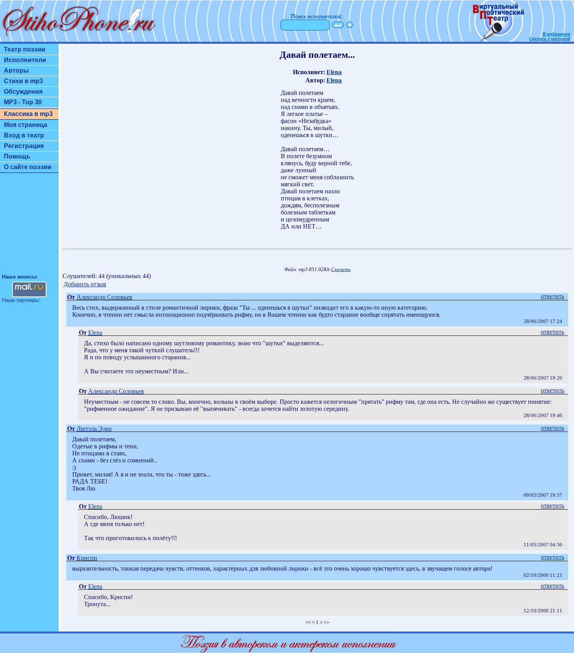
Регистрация (24, 146)
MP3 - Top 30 (23, 102)
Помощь (17, 156)
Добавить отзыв (85, 284)
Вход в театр (24, 135)
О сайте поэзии (28, 167)
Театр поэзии (24, 49)
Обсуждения (23, 91)
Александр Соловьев (104, 297)
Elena (334, 72)
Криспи (87, 558)
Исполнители (25, 60)
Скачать (341, 269)
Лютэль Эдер (94, 428)
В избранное (556, 34)
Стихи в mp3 (23, 81)
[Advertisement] (29, 227)
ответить (552, 296)
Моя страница (25, 124)
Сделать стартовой (549, 38)
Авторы (16, 70)
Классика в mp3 (28, 114)
